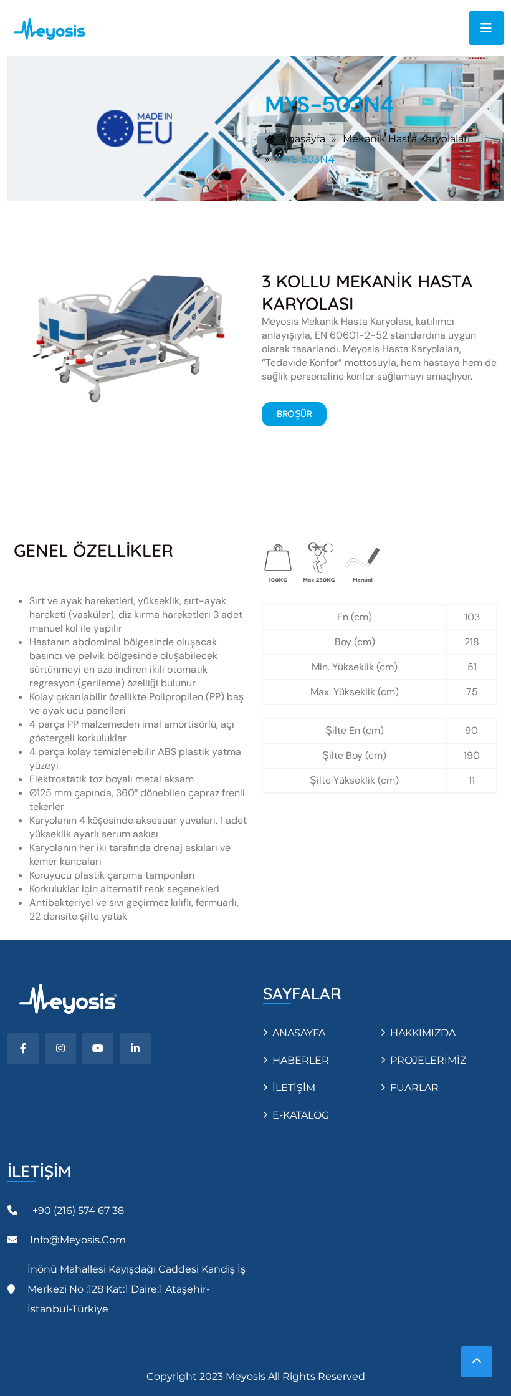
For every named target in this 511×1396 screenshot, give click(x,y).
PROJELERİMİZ (428, 1060)
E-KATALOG (300, 1115)
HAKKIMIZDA (423, 1033)
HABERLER (300, 1060)
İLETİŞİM (293, 1088)
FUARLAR (414, 1088)
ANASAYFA (298, 1033)
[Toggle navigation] (486, 28)
